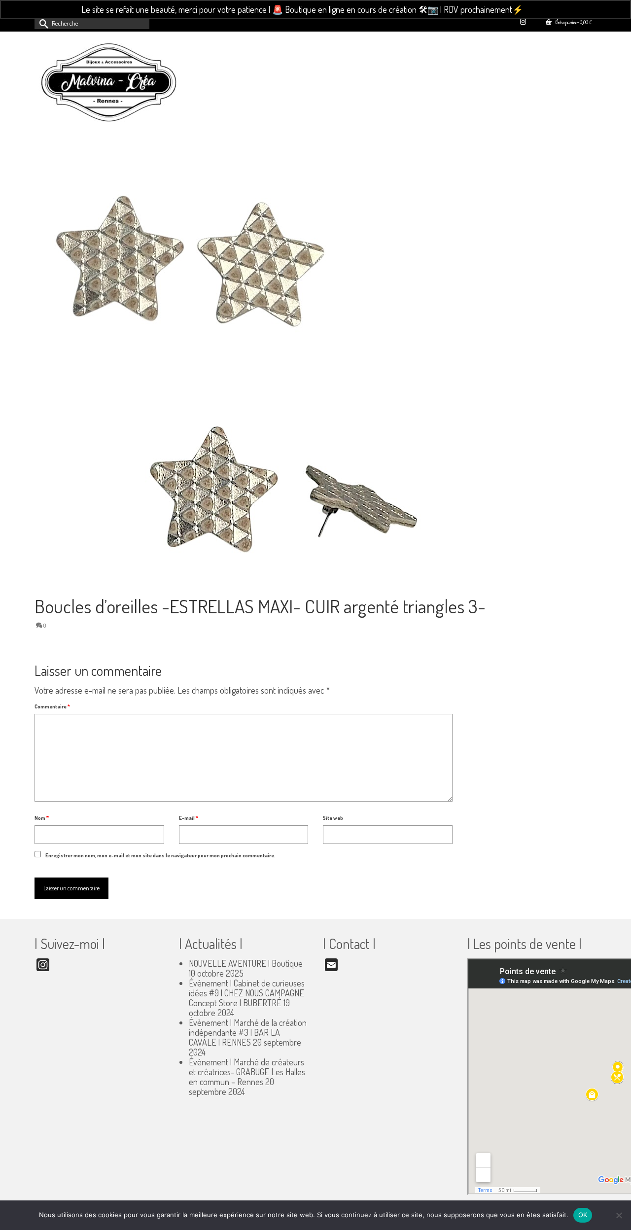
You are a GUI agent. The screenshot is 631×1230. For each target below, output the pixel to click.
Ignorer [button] (537, 9)
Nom (42, 817)
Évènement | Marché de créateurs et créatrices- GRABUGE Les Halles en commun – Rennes (247, 1071)
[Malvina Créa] (123, 84)
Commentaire (52, 706)
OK (583, 1215)
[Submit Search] (42, 23)
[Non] (619, 1215)
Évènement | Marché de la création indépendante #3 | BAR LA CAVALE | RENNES (248, 1032)
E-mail (188, 817)
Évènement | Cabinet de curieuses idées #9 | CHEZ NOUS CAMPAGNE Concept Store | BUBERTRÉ (247, 993)
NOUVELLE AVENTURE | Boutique (246, 963)
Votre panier (573, 23)
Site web (333, 817)
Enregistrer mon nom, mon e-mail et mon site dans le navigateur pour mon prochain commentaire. (160, 855)
